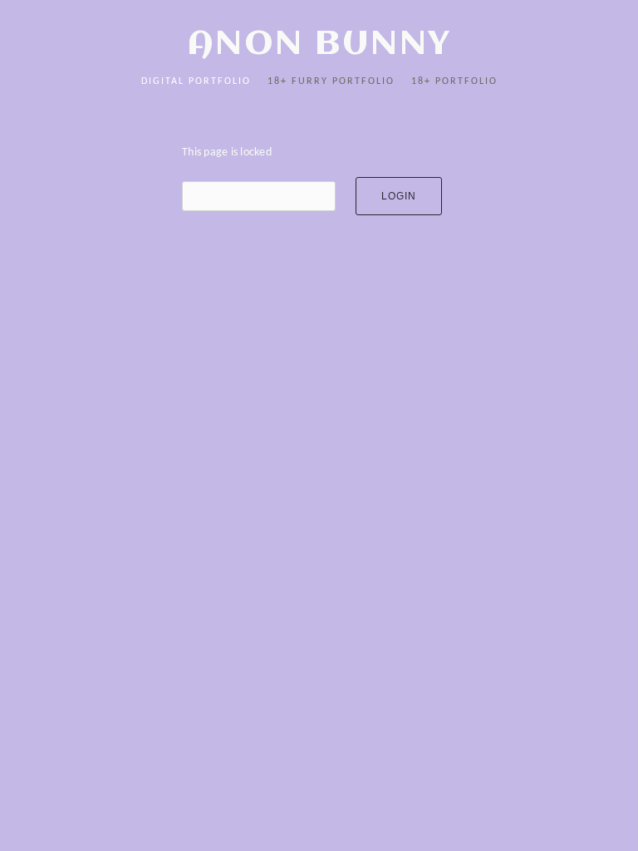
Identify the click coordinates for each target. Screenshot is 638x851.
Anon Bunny (319, 44)
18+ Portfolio (454, 81)
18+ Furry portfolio (331, 81)
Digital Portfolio (196, 81)
